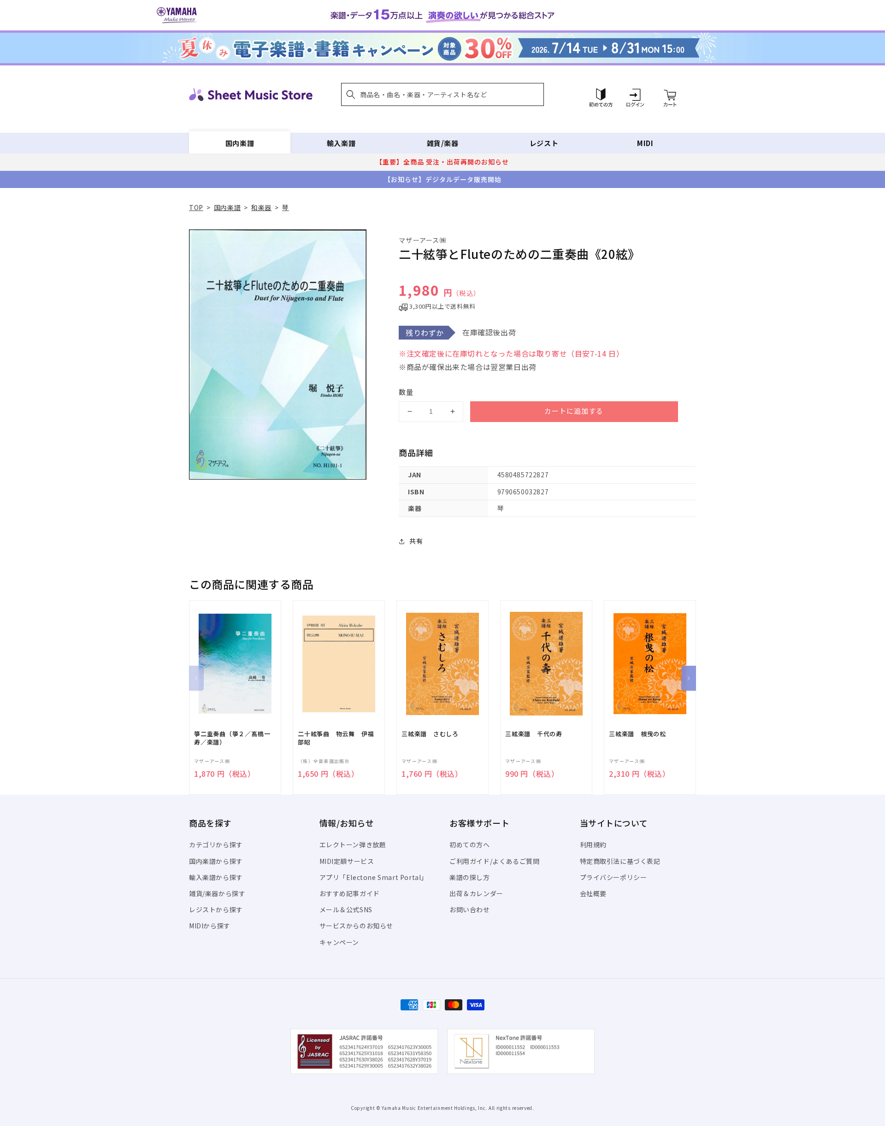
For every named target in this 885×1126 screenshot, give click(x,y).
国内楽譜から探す (216, 861)
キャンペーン (339, 942)
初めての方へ (469, 844)
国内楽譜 (239, 143)
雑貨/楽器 (443, 143)
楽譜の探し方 (469, 877)
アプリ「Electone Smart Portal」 (373, 877)
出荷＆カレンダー (476, 893)
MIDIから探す (209, 925)
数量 (406, 392)
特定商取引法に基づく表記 (620, 861)
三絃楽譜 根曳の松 (637, 734)
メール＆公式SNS (345, 909)
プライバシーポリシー (613, 877)
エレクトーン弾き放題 (352, 844)
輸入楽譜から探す (216, 877)
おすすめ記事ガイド (349, 893)
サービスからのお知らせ (356, 925)
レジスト (544, 143)
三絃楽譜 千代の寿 (533, 734)
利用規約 (593, 844)
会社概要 (593, 893)
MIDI (645, 143)
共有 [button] (416, 540)
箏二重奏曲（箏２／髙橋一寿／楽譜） (232, 738)
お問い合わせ (469, 909)
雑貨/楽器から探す (217, 893)
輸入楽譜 (341, 143)
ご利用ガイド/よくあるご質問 (494, 861)
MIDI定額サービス (346, 861)
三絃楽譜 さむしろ (430, 734)
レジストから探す (216, 909)
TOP (196, 207)
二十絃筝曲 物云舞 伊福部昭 (336, 738)
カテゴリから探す (216, 844)
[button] (442, 94)
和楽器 (261, 207)
